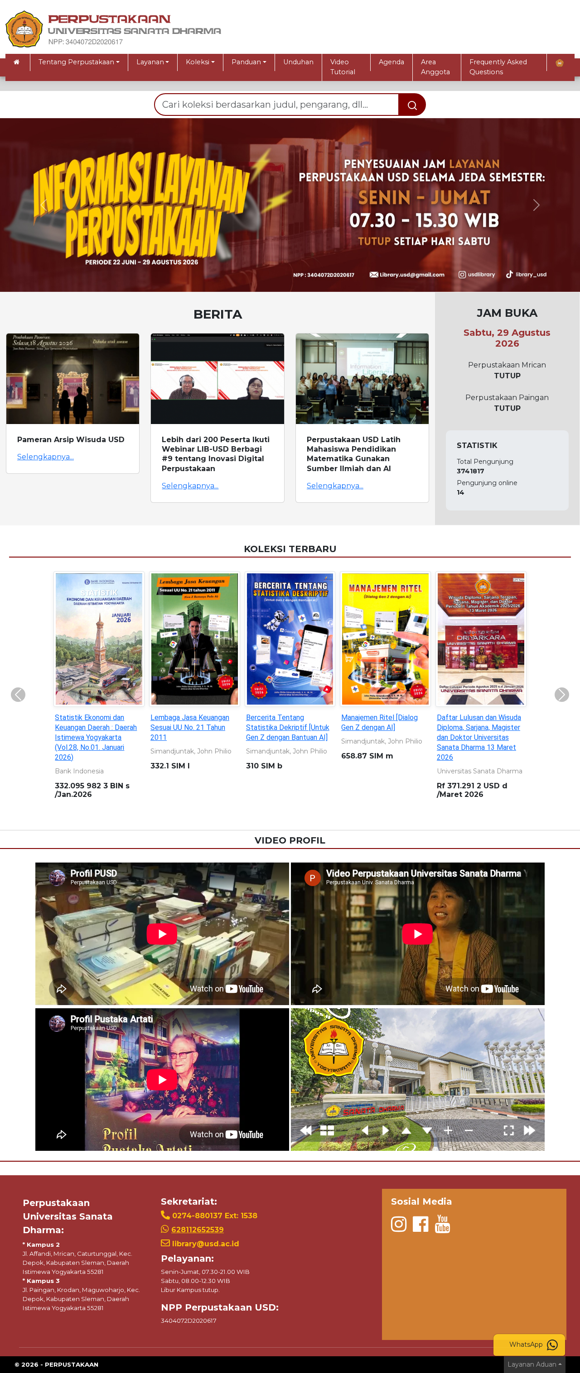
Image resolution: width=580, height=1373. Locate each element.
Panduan (246, 62)
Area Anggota (435, 67)
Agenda (391, 62)
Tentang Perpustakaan (76, 62)
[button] (43, 205)
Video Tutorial (342, 67)
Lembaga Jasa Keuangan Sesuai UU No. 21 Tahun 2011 (189, 727)
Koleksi (197, 62)
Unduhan (298, 62)
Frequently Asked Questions (498, 67)
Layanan (150, 62)
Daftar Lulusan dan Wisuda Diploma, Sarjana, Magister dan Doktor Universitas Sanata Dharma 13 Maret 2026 (479, 737)
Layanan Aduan (532, 1364)
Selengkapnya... (45, 457)
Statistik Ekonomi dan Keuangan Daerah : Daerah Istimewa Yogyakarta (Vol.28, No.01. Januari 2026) (96, 737)
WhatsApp (527, 1344)
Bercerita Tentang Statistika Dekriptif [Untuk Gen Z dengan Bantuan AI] (287, 727)
